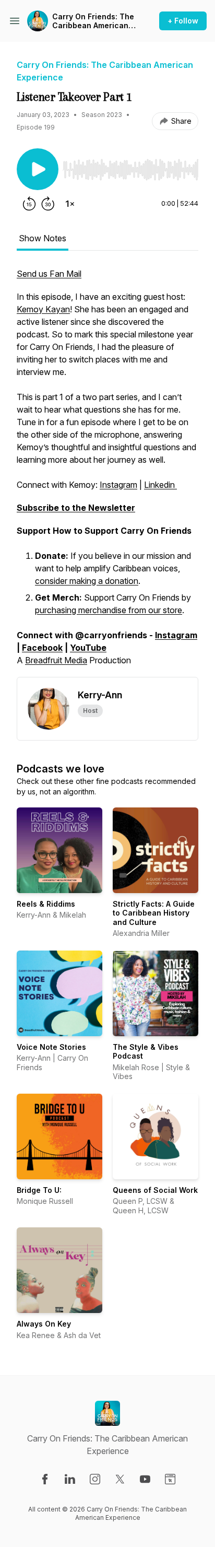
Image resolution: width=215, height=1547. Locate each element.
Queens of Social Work (155, 1190)
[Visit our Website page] (170, 1479)
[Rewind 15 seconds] (29, 203)
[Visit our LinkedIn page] (70, 1479)
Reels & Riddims (46, 903)
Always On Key (44, 1323)
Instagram (118, 484)
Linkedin (160, 484)
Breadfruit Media (56, 660)
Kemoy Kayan (43, 309)
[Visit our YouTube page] (145, 1479)
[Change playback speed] (69, 203)
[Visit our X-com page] (120, 1479)
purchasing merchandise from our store (108, 610)
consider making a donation (86, 581)
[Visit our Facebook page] (45, 1479)
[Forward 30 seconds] (48, 203)
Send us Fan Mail (49, 273)
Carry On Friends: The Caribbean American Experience (93, 21)
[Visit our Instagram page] (95, 1479)
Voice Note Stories (51, 1046)
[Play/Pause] (37, 169)
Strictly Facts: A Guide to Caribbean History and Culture (154, 913)
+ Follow (183, 20)
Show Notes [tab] (42, 238)
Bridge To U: (39, 1190)
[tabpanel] (107, 472)
